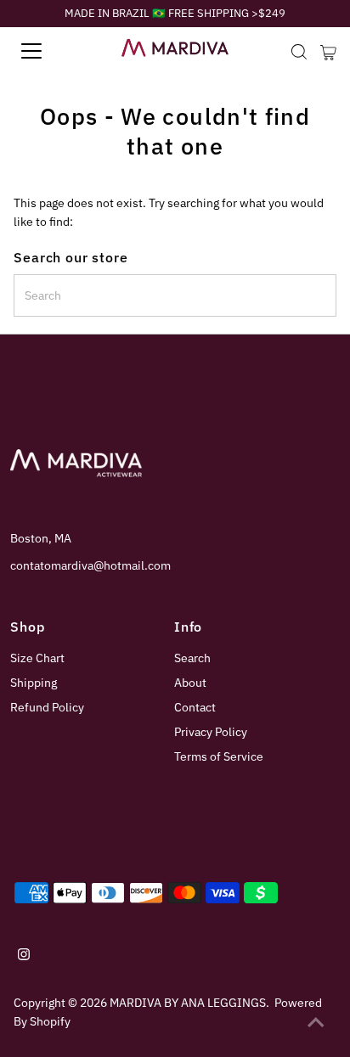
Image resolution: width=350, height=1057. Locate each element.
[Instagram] (24, 956)
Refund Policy (47, 707)
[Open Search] (299, 51)
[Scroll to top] (316, 1023)
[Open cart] (328, 51)
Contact (195, 707)
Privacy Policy (210, 731)
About (190, 682)
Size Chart (37, 658)
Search (192, 658)
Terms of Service (218, 756)
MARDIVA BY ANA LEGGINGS (188, 1002)
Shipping (33, 682)
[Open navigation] (48, 51)
